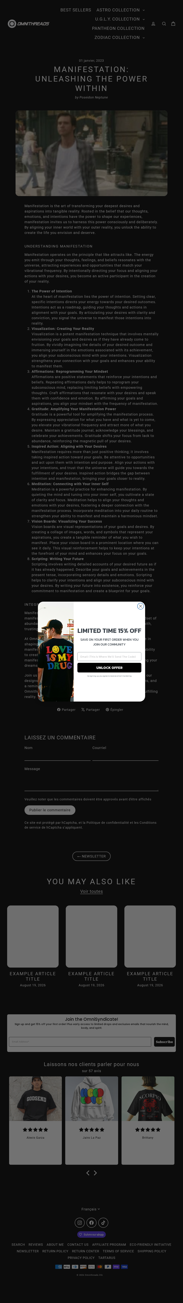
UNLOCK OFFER (109, 667)
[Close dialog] (140, 606)
